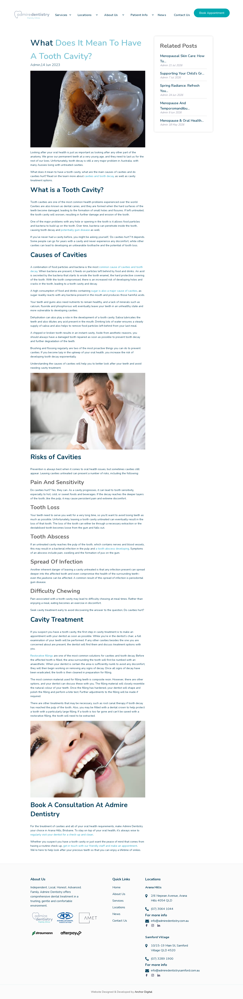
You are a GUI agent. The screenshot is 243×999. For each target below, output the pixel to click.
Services (118, 901)
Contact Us (119, 921)
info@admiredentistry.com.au (170, 921)
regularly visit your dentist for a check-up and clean (61, 834)
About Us (118, 894)
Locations (118, 907)
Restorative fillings (41, 656)
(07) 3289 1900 (162, 959)
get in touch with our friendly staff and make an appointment (100, 846)
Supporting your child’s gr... (182, 73)
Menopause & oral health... (182, 120)
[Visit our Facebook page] (146, 925)
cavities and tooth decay (99, 176)
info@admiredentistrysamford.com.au (175, 970)
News (116, 914)
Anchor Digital (143, 992)
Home (116, 887)
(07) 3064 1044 (162, 909)
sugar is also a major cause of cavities (114, 291)
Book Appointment (211, 13)
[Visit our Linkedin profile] (158, 925)
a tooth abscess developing (112, 548)
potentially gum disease (75, 230)
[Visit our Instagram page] (152, 925)
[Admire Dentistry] (32, 15)
